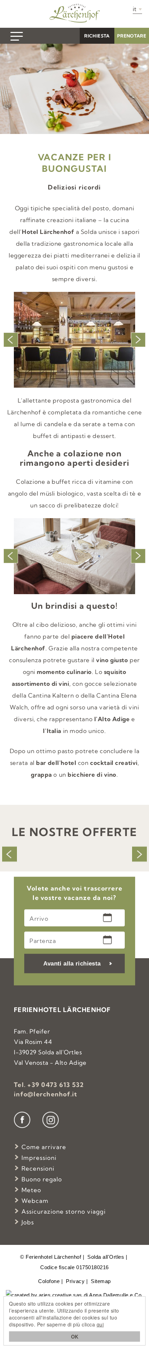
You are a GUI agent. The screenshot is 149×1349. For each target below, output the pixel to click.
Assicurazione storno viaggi (63, 1211)
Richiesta (97, 36)
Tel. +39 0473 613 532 (49, 1085)
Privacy (75, 1281)
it (135, 8)
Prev (11, 340)
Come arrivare (43, 1146)
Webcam (35, 1200)
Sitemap (101, 1281)
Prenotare (132, 36)
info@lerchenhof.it (46, 1094)
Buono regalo (41, 1179)
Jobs (27, 1222)
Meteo (31, 1190)
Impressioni (38, 1157)
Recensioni (37, 1168)
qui (100, 1324)
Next (138, 340)
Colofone (49, 1281)
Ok (74, 1336)
